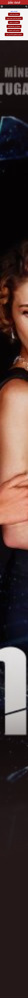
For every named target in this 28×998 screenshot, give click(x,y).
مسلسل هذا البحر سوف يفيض (14, 18)
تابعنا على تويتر (14, 11)
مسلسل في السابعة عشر (14, 26)
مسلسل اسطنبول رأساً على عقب (14, 34)
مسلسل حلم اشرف (14, 14)
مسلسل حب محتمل (14, 22)
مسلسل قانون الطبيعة (14, 30)
